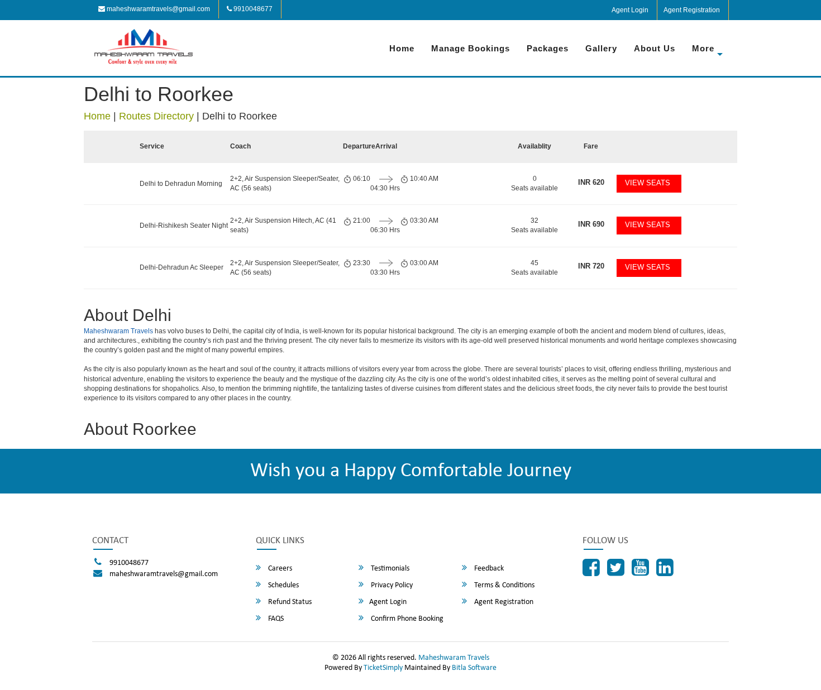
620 (591, 182)
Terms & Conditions (503, 585)
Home (401, 48)
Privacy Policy (391, 585)
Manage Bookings (470, 48)
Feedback (488, 568)
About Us (654, 48)
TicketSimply (383, 668)
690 (591, 224)
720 (591, 266)
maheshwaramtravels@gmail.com (157, 9)
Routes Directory (156, 116)
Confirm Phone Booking (406, 619)
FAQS (275, 619)
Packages (548, 48)
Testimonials (389, 568)
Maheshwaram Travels (118, 331)
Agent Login (630, 10)
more (703, 48)
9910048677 (252, 9)
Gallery (601, 48)
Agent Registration (692, 10)
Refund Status (289, 602)
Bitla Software (474, 668)
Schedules (282, 585)
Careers (279, 568)
